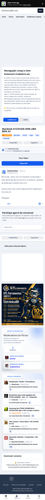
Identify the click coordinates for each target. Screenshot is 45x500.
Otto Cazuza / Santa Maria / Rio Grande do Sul (24, 423)
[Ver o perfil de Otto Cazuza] (6, 422)
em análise (7, 135)
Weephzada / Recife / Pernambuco (22, 382)
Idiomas (6, 485)
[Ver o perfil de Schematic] (6, 396)
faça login (21, 218)
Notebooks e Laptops (21, 151)
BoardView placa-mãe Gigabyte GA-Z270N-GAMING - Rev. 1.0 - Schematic (23, 396)
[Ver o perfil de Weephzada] (6, 382)
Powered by (22, 491)
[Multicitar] (2, 204)
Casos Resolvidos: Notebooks (20, 416)
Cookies (39, 485)
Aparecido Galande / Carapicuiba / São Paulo (23, 438)
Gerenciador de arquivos (19, 403)
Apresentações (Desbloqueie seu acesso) (24, 387)
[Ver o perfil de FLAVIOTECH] (7, 366)
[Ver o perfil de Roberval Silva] (3, 150)
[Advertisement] (22, 43)
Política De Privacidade (18, 485)
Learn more (4, 4)
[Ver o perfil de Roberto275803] (6, 409)
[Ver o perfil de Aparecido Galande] (6, 438)
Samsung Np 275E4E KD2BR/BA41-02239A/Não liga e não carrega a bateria (24, 409)
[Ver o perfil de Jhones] (7, 357)
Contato (31, 485)
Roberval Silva (12, 171)
